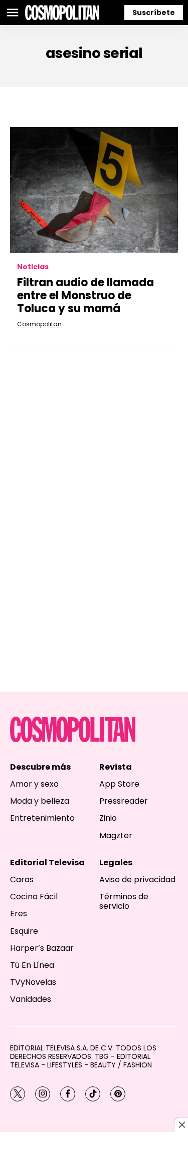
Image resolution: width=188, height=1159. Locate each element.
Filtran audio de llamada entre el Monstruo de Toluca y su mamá (85, 296)
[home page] (62, 12)
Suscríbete (153, 13)
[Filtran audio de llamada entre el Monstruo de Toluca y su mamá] (94, 190)
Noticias (33, 267)
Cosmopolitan (39, 324)
